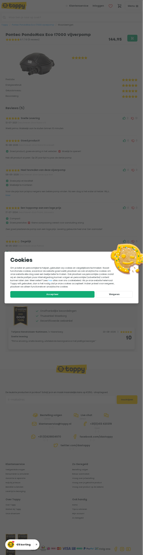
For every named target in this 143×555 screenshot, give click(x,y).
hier (50, 280)
